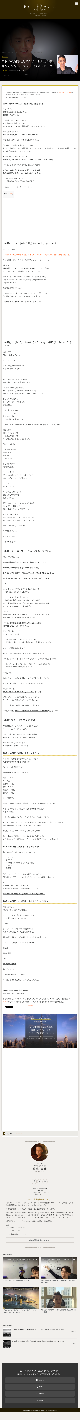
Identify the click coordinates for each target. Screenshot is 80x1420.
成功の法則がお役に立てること (39, 1240)
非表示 (10, 194)
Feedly (41, 1400)
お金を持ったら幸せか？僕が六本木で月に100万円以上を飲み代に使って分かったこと (37, 255)
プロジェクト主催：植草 (65, 92)
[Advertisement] (40, 34)
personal (19, 1134)
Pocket (25, 74)
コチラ (5, 1002)
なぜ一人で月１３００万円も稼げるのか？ (16, 1280)
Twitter (41, 1387)
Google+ (41, 1393)
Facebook (41, 1380)
